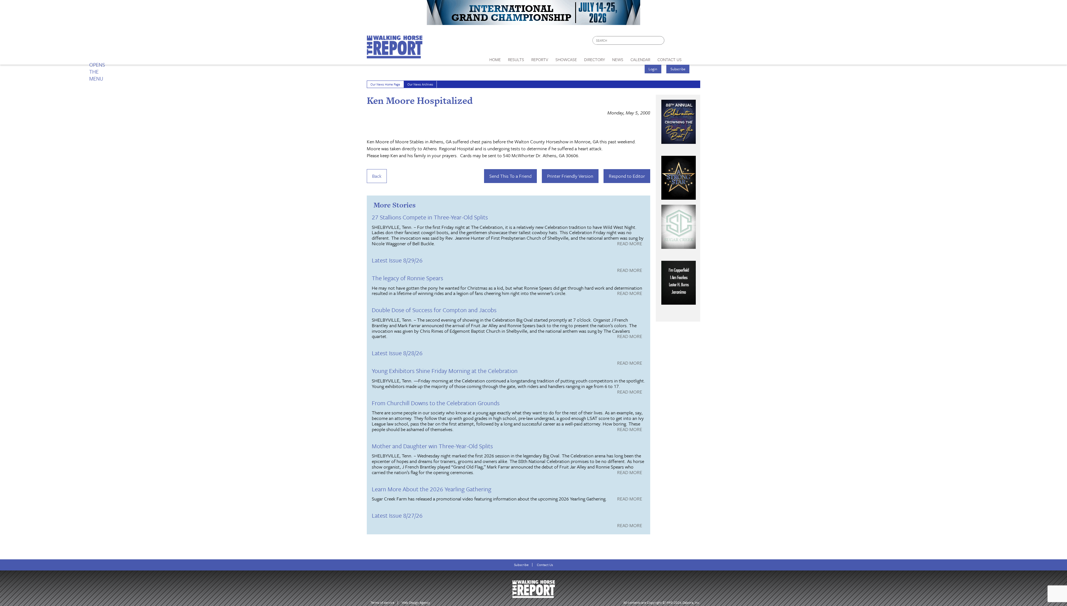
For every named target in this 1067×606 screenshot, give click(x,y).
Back (377, 175)
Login (653, 69)
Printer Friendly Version (570, 175)
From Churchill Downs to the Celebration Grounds (436, 403)
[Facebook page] (671, 41)
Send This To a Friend (510, 175)
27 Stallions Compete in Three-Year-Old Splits (430, 217)
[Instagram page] (692, 41)
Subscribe (677, 69)
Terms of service (382, 602)
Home (495, 59)
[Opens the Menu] (692, 57)
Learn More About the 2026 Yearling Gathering (431, 489)
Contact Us (545, 565)
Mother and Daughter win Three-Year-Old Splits (432, 446)
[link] (495, 58)
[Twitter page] (682, 41)
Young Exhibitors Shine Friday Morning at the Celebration (445, 370)
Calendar (640, 59)
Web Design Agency (416, 602)
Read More (629, 244)
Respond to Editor (627, 175)
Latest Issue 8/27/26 (397, 515)
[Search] (660, 40)
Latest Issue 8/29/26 (397, 260)
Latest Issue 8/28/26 (397, 353)
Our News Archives (420, 84)
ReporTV (539, 59)
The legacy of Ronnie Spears (407, 278)
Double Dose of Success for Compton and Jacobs (434, 309)
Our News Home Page (385, 84)
